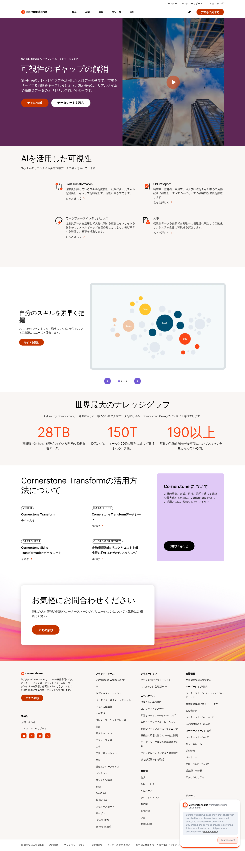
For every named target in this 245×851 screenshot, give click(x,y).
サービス (100, 813)
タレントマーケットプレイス (111, 720)
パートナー (171, 4)
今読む (96, 526)
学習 (98, 760)
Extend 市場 (102, 827)
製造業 (144, 804)
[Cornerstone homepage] (53, 673)
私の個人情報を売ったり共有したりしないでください (164, 845)
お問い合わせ (179, 546)
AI (97, 687)
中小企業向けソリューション (156, 680)
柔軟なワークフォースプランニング (159, 729)
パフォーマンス (104, 740)
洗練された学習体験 (151, 702)
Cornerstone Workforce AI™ (110, 680)
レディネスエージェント (109, 693)
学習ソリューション (106, 753)
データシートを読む (70, 102)
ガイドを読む (32, 342)
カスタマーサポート (192, 4)
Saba (99, 787)
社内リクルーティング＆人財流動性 (159, 753)
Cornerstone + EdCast (198, 724)
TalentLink (101, 800)
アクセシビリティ (195, 777)
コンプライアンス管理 (152, 709)
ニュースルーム (194, 744)
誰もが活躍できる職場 (152, 759)
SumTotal (101, 793)
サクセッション (104, 733)
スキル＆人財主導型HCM (154, 687)
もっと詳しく (74, 198)
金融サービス (148, 784)
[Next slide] (137, 381)
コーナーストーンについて (200, 717)
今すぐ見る (27, 520)
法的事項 (53, 845)
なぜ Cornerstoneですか (198, 680)
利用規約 (97, 845)
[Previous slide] (107, 381)
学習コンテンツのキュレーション (158, 722)
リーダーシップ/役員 (197, 687)
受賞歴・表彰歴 (194, 771)
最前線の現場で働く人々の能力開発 (159, 735)
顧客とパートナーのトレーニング (158, 715)
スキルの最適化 (104, 707)
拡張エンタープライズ (107, 767)
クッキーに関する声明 (118, 845)
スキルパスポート (105, 807)
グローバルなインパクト (198, 764)
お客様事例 (191, 711)
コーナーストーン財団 (197, 731)
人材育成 (100, 713)
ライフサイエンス (150, 797)
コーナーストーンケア (197, 737)
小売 (143, 817)
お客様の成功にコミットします (202, 704)
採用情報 (190, 751)
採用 (98, 727)
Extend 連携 (102, 820)
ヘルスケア (146, 791)
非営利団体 (146, 824)
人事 (98, 747)
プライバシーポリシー (75, 845)
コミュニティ (214, 4)
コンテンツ (102, 773)
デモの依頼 (34, 102)
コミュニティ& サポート (34, 728)
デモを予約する (210, 12)
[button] (119, 381)
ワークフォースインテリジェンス (113, 700)
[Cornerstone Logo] (34, 12)
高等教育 (145, 811)
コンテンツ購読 (104, 780)
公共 (143, 777)
